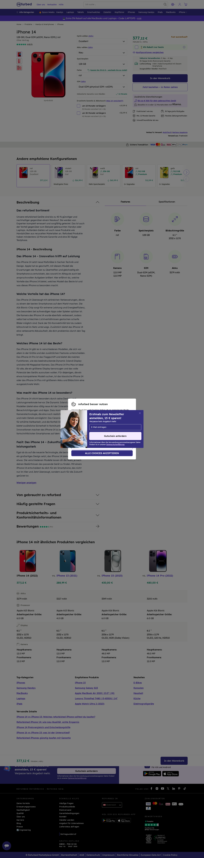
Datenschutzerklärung (101, 430)
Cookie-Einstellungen (100, 427)
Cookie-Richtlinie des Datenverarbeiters (90, 433)
